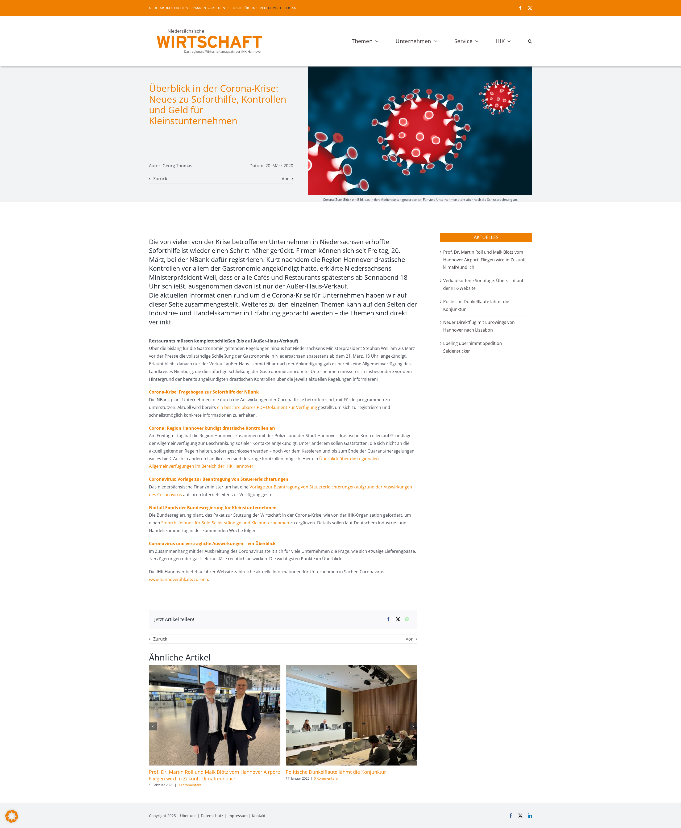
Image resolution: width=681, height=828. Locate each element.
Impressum (237, 815)
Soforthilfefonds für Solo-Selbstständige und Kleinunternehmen (225, 523)
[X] (398, 619)
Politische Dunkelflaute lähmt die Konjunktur (336, 772)
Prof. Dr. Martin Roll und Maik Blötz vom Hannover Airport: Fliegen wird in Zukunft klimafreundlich (214, 775)
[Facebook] (388, 619)
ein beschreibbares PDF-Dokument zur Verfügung (267, 407)
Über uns (188, 815)
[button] (530, 41)
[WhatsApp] (407, 619)
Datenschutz (212, 815)
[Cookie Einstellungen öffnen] (11, 821)
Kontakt (258, 815)
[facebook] (520, 8)
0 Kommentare (189, 785)
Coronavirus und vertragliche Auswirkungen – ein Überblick (212, 543)
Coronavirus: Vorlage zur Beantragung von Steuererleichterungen (218, 479)
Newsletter (279, 8)
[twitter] (530, 8)
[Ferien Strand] (209, 26)
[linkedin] (530, 815)
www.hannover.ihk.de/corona (178, 579)
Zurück (160, 179)
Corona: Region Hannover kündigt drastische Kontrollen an (212, 428)
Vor (285, 179)
